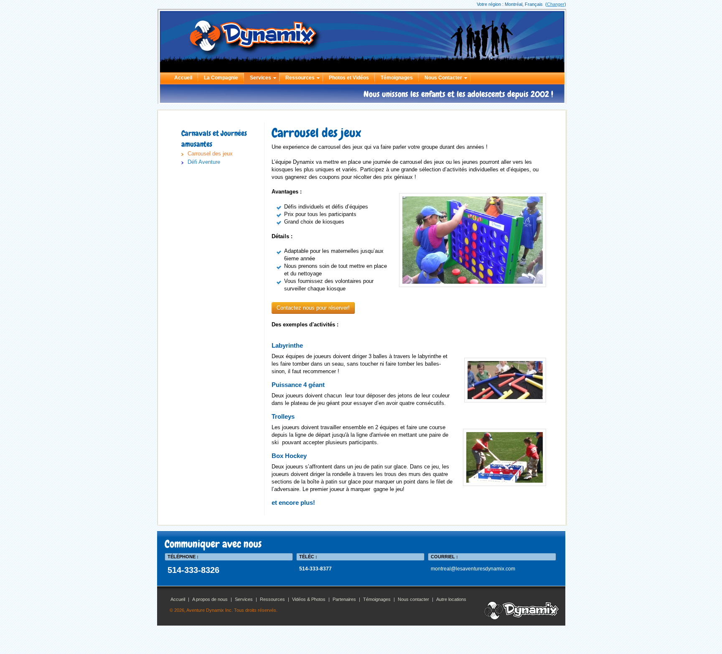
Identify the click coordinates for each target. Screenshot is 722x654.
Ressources (300, 78)
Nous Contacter (443, 78)
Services (260, 78)
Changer (555, 4)
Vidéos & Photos (308, 599)
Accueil (183, 78)
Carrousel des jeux (210, 153)
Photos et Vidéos (349, 78)
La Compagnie (221, 78)
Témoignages (397, 78)
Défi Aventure (204, 162)
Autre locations (451, 599)
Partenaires (344, 599)
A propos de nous (210, 599)
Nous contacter (413, 599)
